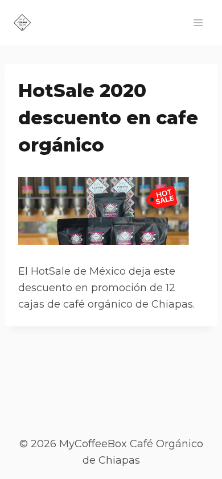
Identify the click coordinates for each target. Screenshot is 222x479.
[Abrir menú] (197, 22)
